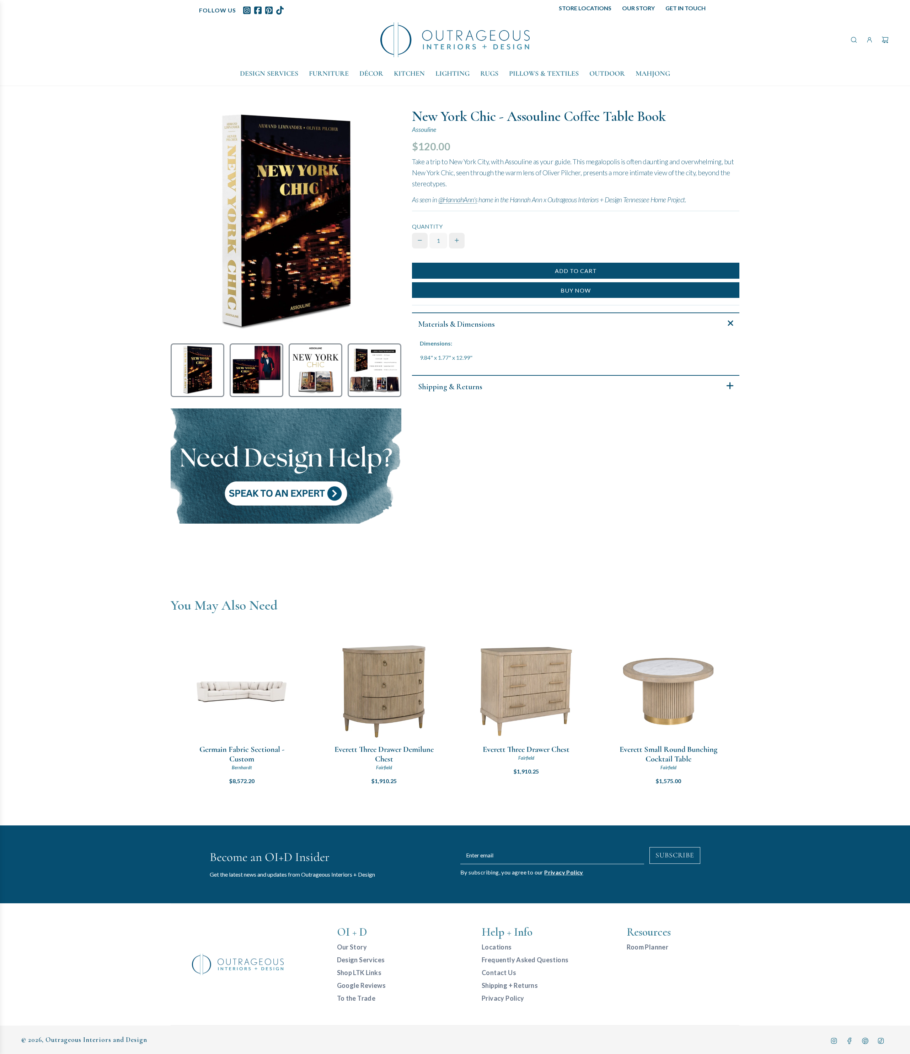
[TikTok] (881, 1041)
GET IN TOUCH (685, 8)
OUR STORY (638, 8)
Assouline (424, 129)
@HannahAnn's (457, 200)
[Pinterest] (865, 1041)
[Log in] (869, 40)
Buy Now (576, 290)
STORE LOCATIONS (585, 8)
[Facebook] (849, 1041)
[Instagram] (834, 1041)
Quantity (427, 226)
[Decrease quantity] (420, 240)
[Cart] (885, 40)
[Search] (854, 40)
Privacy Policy (563, 872)
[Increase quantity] (457, 240)
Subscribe (674, 855)
